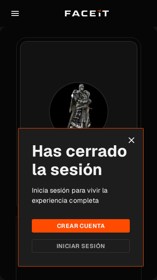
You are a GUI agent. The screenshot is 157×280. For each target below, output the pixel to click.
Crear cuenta (81, 226)
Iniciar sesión (81, 246)
